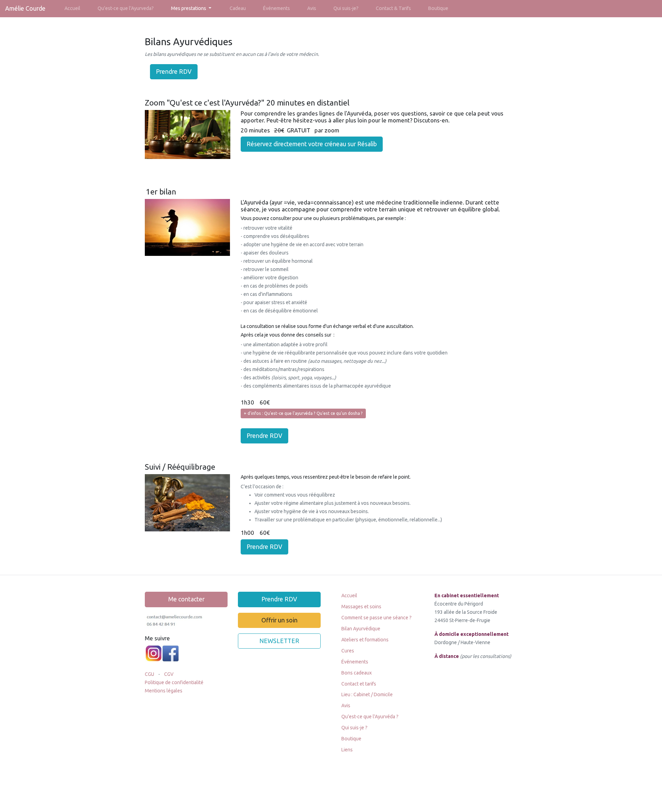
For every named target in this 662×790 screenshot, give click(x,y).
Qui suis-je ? (354, 727)
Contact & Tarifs (393, 8)
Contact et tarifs (358, 684)
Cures (347, 650)
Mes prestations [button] (189, 8)
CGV (169, 674)
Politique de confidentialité (174, 682)
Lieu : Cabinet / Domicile (367, 694)
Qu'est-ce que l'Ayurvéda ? (370, 716)
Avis (311, 8)
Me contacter (186, 599)
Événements (276, 8)
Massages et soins (361, 606)
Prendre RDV (174, 71)
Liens (347, 749)
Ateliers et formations (365, 639)
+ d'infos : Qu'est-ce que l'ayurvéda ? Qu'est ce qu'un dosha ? (303, 413)
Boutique (438, 8)
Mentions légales (163, 690)
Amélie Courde (25, 8)
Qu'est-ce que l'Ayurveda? (126, 8)
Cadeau (238, 8)
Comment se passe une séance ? (376, 617)
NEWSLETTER (279, 641)
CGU (150, 674)
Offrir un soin (279, 620)
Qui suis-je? (346, 8)
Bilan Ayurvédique (360, 628)
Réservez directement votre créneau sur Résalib (312, 144)
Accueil (72, 8)
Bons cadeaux (356, 673)
